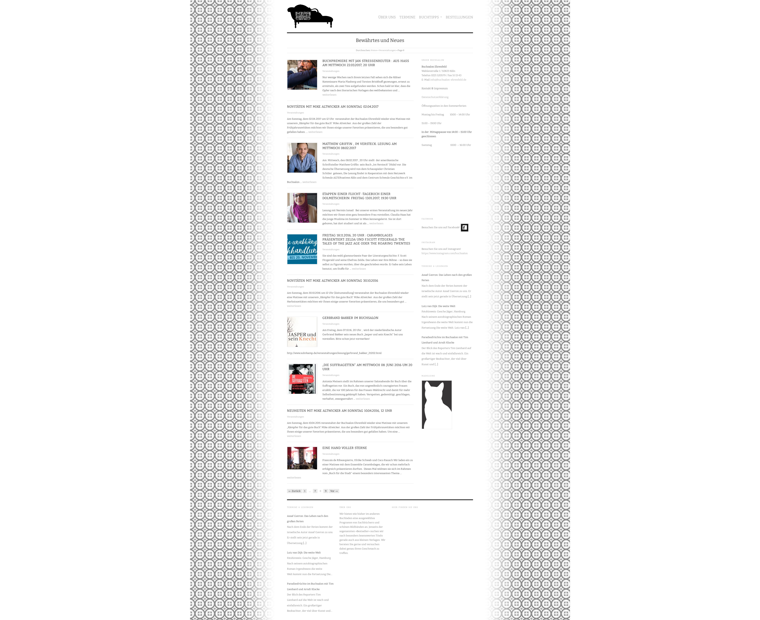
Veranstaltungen (387, 50)
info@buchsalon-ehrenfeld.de (448, 79)
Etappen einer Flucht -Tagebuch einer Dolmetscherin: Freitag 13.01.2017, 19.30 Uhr (359, 196)
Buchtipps (429, 17)
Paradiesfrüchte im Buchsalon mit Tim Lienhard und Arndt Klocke (445, 340)
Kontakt (426, 88)
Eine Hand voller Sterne (344, 448)
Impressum (441, 88)
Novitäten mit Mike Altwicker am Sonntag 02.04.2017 (332, 106)
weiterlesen (329, 94)
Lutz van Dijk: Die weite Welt (438, 306)
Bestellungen (459, 17)
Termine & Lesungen (435, 266)
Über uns (387, 17)
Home (374, 50)
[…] (469, 296)
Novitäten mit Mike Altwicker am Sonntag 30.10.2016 (332, 280)
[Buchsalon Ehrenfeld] (310, 15)
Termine (407, 17)
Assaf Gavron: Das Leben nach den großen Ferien (447, 277)
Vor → (334, 491)
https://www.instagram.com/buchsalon (445, 253)
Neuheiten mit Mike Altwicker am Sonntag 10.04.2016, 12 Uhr (339, 411)
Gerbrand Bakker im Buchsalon (350, 318)
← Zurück (294, 491)
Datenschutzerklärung (435, 97)
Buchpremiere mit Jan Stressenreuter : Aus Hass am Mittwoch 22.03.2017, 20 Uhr (365, 63)
